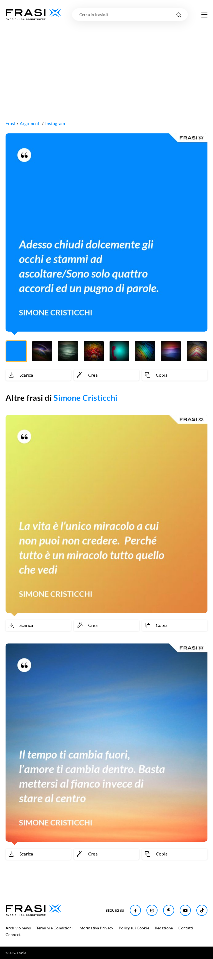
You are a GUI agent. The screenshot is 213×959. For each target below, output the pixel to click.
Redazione (164, 928)
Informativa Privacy (95, 928)
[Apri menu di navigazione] (204, 15)
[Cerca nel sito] (178, 14)
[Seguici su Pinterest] (168, 910)
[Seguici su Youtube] (185, 910)
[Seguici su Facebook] (135, 910)
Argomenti (30, 123)
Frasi (10, 123)
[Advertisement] (106, 62)
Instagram (55, 123)
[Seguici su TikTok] (201, 910)
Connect (13, 934)
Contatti (185, 928)
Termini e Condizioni (54, 928)
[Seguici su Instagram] (152, 910)
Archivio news (18, 928)
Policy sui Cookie (134, 928)
